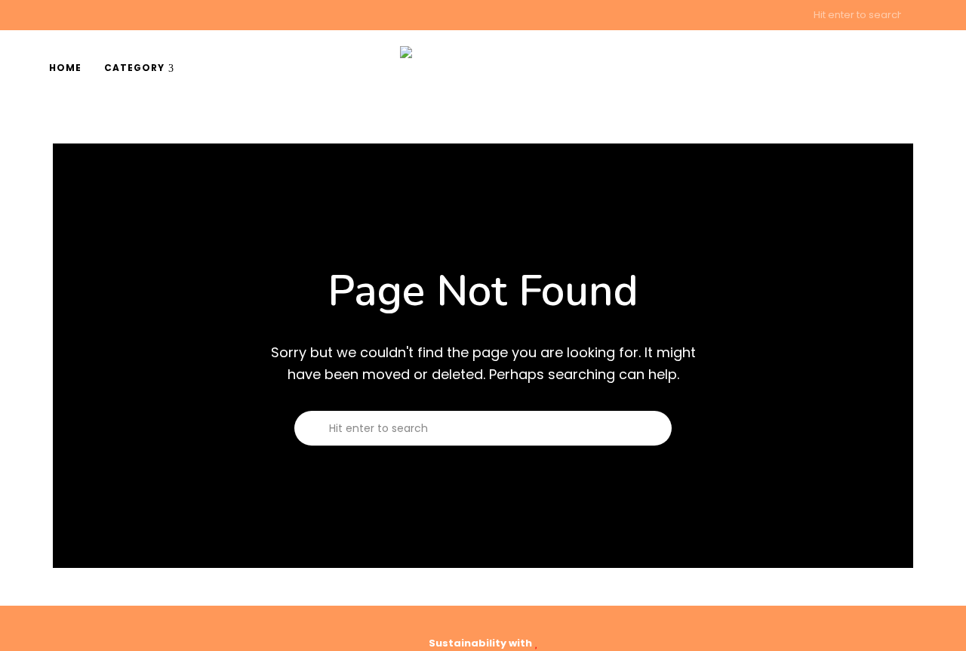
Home (65, 67)
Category (134, 67)
